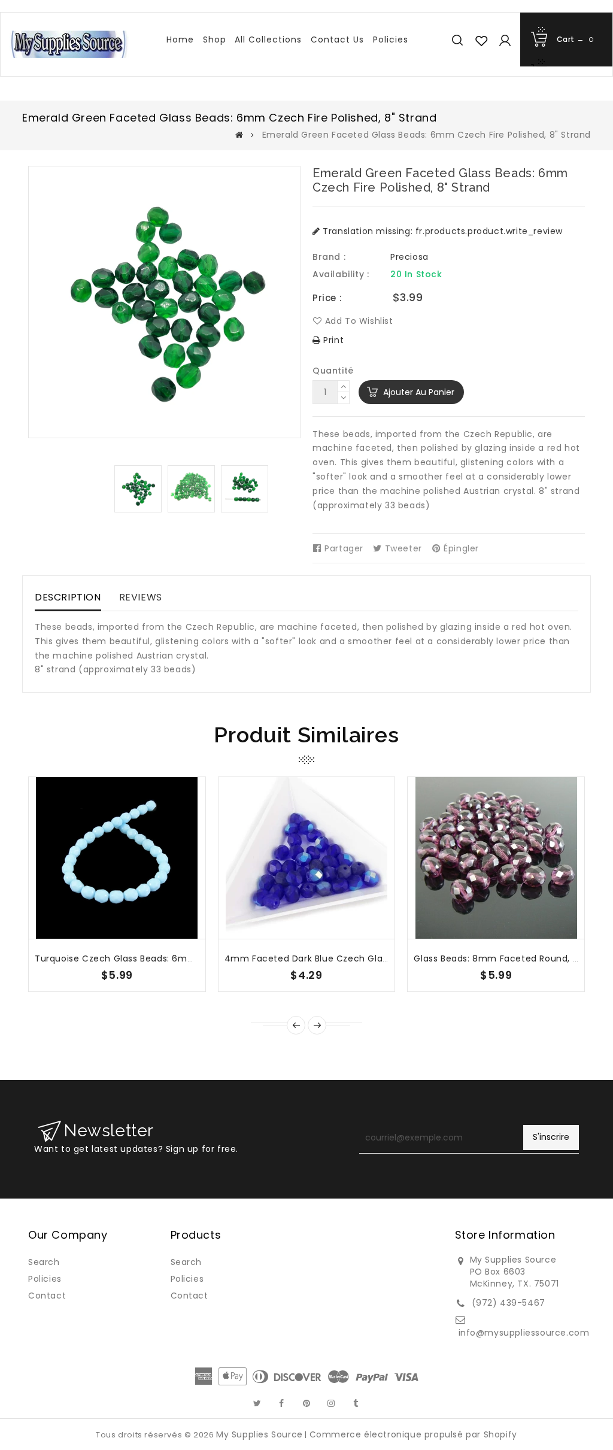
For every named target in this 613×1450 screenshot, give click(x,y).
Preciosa (409, 257)
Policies (390, 39)
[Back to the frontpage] (239, 135)
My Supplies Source (259, 1434)
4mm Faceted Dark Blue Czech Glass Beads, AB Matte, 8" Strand (369, 958)
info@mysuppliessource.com (524, 1333)
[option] (138, 488)
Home (180, 39)
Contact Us (337, 39)
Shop (214, 39)
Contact (47, 1296)
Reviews (140, 597)
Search (44, 1262)
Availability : (340, 274)
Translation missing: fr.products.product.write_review (441, 231)
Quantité (333, 371)
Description (68, 597)
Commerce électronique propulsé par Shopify (413, 1434)
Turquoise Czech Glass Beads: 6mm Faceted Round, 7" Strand (174, 958)
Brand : (328, 257)
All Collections (268, 39)
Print (332, 340)
